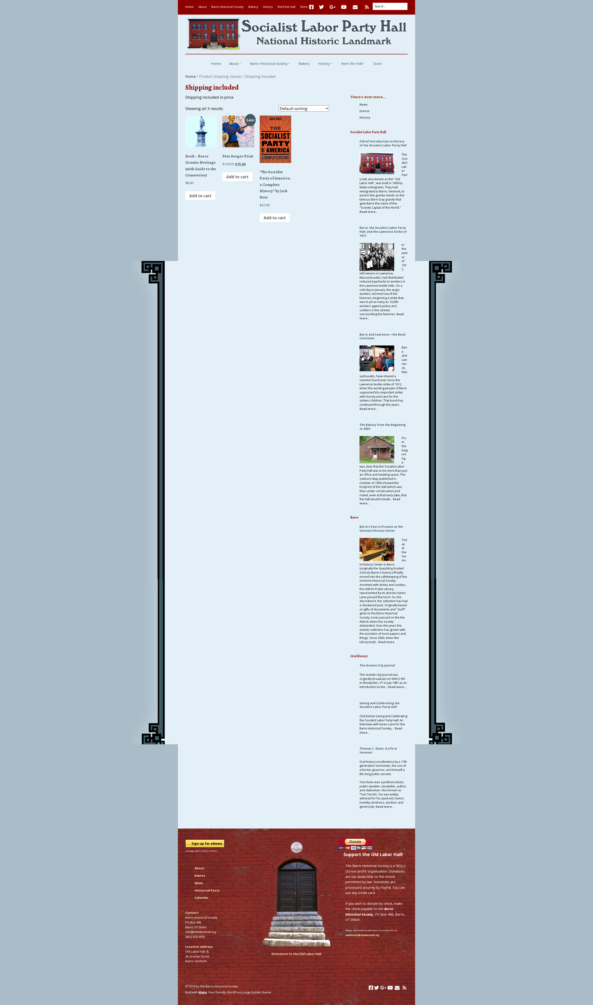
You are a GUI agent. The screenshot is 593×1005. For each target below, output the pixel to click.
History (268, 7)
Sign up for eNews (207, 843)
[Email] (355, 7)
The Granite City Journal (377, 665)
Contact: (192, 913)
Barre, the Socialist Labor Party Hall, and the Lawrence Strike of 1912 (383, 232)
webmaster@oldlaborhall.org (362, 935)
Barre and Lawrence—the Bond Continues (382, 336)
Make (203, 992)
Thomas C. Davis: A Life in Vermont (378, 750)
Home (189, 7)
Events (364, 111)
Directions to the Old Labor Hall (296, 954)
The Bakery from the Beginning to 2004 (383, 427)
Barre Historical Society (227, 7)
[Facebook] (312, 7)
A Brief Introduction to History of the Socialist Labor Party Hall (383, 143)
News (364, 105)
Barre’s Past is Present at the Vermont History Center (381, 529)
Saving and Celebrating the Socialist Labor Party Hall (380, 705)
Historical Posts (207, 890)
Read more (386, 642)
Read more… (369, 212)
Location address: (199, 947)
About (202, 7)
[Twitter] (321, 7)
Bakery (253, 7)
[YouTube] (344, 7)
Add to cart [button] (200, 195)
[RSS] (367, 7)
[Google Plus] (332, 7)
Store (304, 7)
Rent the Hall (286, 7)
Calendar (201, 897)
